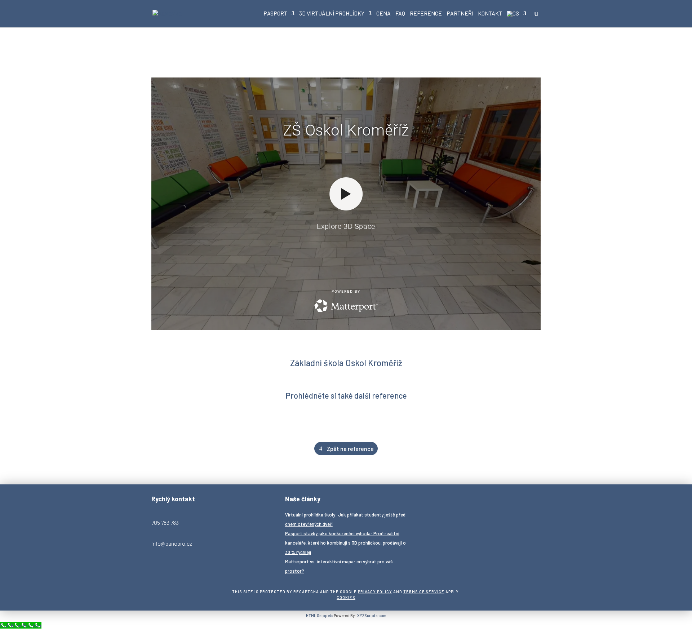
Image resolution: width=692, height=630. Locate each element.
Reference (426, 14)
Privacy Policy (375, 591)
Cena (383, 14)
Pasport (275, 14)
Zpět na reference (350, 448)
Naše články (302, 499)
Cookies (346, 597)
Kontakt (490, 14)
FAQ (400, 14)
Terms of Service (423, 591)
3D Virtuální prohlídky (331, 14)
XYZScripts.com (371, 615)
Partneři (460, 14)
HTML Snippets (319, 615)
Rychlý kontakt (173, 499)
